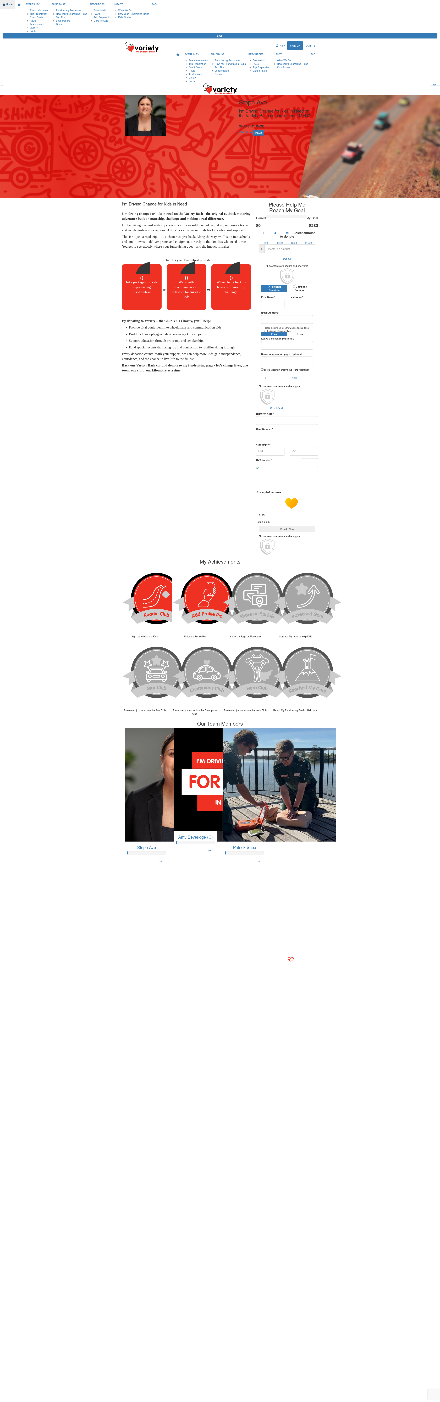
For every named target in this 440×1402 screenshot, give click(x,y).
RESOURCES (97, 4)
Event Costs (36, 17)
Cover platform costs (269, 492)
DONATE (310, 45)
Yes (275, 334)
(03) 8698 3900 (136, 873)
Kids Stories (124, 17)
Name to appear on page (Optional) (281, 354)
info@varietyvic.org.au (140, 876)
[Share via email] (247, 132)
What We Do (125, 10)
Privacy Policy (146, 890)
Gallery (34, 27)
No (301, 334)
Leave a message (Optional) (277, 338)
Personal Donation (275, 288)
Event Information (39, 10)
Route (33, 20)
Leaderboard (63, 20)
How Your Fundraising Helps (71, 13)
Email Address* (270, 312)
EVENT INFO (33, 4)
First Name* (268, 297)
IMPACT (118, 4)
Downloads (100, 10)
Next (294, 377)
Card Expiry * (263, 444)
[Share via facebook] (240, 132)
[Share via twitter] (243, 132)
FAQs (33, 31)
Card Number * (264, 429)
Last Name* (296, 297)
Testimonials (36, 24)
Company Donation (301, 288)
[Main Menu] (1, 85)
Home (9, 4)
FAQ (154, 4)
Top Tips (60, 17)
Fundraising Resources (68, 10)
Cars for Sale (101, 20)
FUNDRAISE (58, 4)
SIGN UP (295, 45)
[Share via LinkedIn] (250, 132)
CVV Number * (264, 460)
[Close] (438, 85)
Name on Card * (265, 413)
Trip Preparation (38, 13)
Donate (60, 24)
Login (220, 35)
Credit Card (276, 408)
